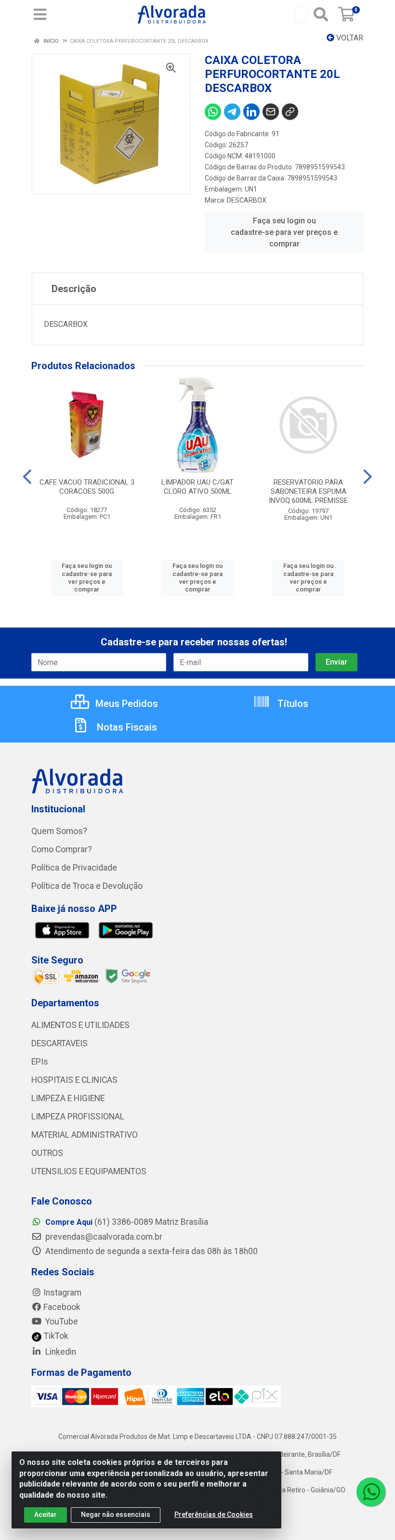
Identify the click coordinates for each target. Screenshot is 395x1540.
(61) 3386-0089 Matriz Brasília (126, 1222)
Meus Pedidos (125, 703)
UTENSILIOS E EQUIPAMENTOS (88, 1171)
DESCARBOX (246, 200)
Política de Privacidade (74, 868)
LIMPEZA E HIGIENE (68, 1098)
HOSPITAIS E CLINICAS (74, 1080)
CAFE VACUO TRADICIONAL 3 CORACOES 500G (87, 487)
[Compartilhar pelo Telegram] (232, 111)
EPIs (39, 1061)
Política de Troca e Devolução (87, 886)
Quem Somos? (59, 831)
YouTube (60, 1321)
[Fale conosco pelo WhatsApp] (370, 1491)
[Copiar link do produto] (290, 111)
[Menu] (40, 14)
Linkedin (59, 1352)
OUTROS (47, 1153)
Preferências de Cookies (213, 1514)
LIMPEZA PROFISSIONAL (77, 1116)
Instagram (62, 1292)
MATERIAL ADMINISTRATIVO (84, 1135)
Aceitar (45, 1514)
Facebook (61, 1307)
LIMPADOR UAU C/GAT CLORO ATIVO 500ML (197, 487)
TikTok (55, 1336)
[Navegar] (27, 476)
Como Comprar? (61, 849)
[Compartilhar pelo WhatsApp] (213, 111)
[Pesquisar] (320, 14)
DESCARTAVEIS (59, 1043)
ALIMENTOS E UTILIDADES (80, 1025)
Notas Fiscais (125, 727)
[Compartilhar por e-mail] (271, 111)
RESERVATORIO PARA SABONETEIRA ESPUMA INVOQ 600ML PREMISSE (308, 491)
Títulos (291, 703)
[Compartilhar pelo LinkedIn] (251, 111)
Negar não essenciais (115, 1514)
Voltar (348, 37)
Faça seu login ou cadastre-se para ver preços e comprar (284, 232)
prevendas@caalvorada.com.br (102, 1237)
